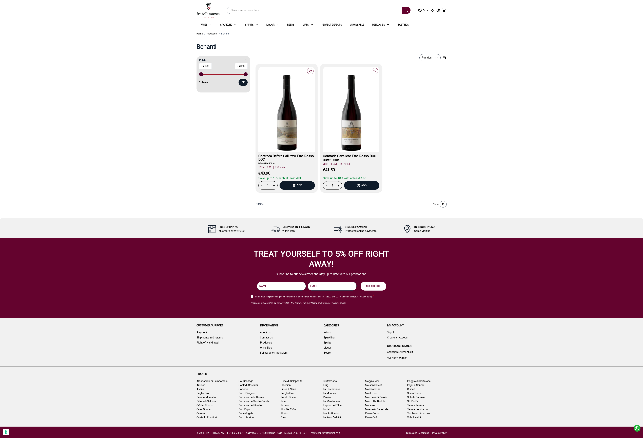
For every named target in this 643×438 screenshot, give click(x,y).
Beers (291, 24)
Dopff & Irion (246, 417)
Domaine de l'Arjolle (250, 405)
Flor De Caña (288, 409)
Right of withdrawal (208, 342)
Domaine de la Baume (251, 397)
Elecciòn (286, 385)
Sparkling (226, 24)
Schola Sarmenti (416, 397)
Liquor (270, 24)
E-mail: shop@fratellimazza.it (324, 433)
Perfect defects (332, 24)
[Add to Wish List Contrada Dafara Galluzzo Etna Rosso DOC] (310, 71)
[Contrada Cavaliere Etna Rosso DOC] (351, 114)
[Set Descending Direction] (445, 58)
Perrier (327, 397)
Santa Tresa (414, 393)
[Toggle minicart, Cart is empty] (444, 10)
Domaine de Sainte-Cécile (254, 401)
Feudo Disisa (288, 397)
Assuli (200, 389)
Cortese (243, 389)
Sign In (391, 332)
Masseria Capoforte (376, 409)
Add (299, 185)
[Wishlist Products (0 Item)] (432, 10)
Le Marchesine (331, 401)
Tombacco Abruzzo (418, 413)
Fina (283, 401)
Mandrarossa (372, 389)
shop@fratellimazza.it (400, 352)
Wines (204, 24)
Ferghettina (287, 393)
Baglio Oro (203, 393)
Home (200, 33)
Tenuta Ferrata (415, 405)
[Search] (406, 10)
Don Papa (244, 409)
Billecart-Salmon (206, 401)
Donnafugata (246, 413)
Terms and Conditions (417, 433)
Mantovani (371, 393)
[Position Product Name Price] (430, 57)
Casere (201, 413)
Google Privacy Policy (306, 303)
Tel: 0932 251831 (397, 358)
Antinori (201, 385)
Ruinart (411, 389)
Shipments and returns (210, 337)
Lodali (326, 409)
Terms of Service (330, 303)
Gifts (306, 24)
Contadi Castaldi (248, 385)
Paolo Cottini (372, 413)
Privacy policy (366, 297)
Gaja (283, 417)
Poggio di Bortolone (419, 381)
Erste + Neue (288, 389)
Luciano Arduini (332, 417)
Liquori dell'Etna (332, 405)
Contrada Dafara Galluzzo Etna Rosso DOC (286, 157)
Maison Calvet (373, 385)
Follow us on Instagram (273, 352)
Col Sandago (246, 381)
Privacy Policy (439, 433)
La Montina (329, 393)
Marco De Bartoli (375, 401)
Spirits (249, 24)
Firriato (285, 405)
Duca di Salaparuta (291, 381)
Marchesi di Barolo (376, 397)
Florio (284, 413)
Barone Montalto (206, 397)
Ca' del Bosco (204, 405)
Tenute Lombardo (417, 409)
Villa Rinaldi (414, 417)
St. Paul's (412, 401)
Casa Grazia (203, 409)
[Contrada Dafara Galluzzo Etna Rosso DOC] (286, 114)
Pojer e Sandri (415, 385)
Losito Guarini (331, 413)
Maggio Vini (372, 381)
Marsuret (370, 405)
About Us (265, 332)
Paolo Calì (371, 417)
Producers (212, 33)
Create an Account (397, 337)
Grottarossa (330, 381)
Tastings (403, 24)
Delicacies (378, 24)
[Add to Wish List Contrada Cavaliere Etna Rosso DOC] (375, 71)
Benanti (225, 33)
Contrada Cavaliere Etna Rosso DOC (349, 156)
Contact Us (266, 337)
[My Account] (438, 10)
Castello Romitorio (207, 417)
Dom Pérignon (247, 393)
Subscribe (373, 286)
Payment (202, 332)
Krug (325, 385)
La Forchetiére (331, 389)
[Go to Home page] (208, 10)
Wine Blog (266, 347)
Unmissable (357, 24)
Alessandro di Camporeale (212, 381)
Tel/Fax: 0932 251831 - (296, 433)
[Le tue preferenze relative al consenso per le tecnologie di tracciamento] (6, 432)
